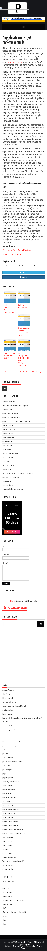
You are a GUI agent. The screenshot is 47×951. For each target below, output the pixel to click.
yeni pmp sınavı (8, 865)
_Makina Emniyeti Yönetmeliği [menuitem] (13, 900)
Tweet (24, 272)
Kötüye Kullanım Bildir (14, 608)
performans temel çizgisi (11, 746)
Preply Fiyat (6, 481)
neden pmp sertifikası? (10, 730)
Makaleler (5, 722)
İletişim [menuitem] (4, 916)
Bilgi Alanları (6, 694)
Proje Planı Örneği (8, 457)
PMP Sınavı (6, 766)
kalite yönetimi (7, 714)
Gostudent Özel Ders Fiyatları (16, 250)
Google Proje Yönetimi (10, 413)
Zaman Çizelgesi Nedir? (10, 453)
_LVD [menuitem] (4, 908)
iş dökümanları (7, 710)
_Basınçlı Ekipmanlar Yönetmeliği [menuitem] (14, 912)
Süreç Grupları (7, 845)
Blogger (13, 601)
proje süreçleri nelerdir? (10, 809)
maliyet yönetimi (8, 726)
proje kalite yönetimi (9, 797)
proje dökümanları (8, 789)
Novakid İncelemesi (11, 254)
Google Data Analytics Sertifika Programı (16, 421)
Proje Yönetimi (7, 817)
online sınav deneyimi (10, 738)
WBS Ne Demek (8, 465)
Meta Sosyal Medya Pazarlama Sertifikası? (17, 473)
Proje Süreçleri (7, 805)
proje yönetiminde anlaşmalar (12, 829)
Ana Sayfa (24, 372)
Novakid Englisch (8, 402)
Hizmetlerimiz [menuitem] (7, 892)
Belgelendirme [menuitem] (7, 896)
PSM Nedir (6, 461)
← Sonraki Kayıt (9, 372)
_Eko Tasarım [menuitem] (7, 904)
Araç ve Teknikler (8, 690)
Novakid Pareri (7, 425)
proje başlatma (7, 778)
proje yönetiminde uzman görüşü (13, 833)
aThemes (15, 946)
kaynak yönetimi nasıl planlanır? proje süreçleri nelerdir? (22, 718)
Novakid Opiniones (9, 429)
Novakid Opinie (7, 485)
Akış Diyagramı (7, 433)
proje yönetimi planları (10, 821)
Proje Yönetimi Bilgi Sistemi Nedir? (9, 355)
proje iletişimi (7, 793)
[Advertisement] (23, 655)
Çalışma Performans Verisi (22, 307)
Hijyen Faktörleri (8, 437)
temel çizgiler (7, 853)
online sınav (6, 734)
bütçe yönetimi (7, 698)
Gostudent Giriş (7, 441)
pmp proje (5, 754)
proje (4, 774)
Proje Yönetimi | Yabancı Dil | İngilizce (29, 942)
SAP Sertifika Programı (10, 477)
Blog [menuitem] (4, 920)
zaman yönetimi (7, 869)
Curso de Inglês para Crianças (13, 489)
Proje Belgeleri (7, 785)
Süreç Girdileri (7, 841)
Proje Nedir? (6, 449)
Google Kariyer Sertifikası (11, 417)
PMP (4, 750)
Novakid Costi (7, 409)
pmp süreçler (6, 770)
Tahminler (5, 849)
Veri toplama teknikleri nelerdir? (13, 861)
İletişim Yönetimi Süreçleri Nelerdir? (14, 706)
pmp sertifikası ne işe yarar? (12, 762)
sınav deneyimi (7, 837)
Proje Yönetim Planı (9, 813)
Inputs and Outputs (9, 702)
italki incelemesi (14, 62)
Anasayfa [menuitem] (5, 888)
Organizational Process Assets (13, 742)
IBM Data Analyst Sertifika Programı (15, 406)
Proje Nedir (6, 801)
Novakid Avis (7, 469)
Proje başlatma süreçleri (10, 782)
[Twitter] (4, 388)
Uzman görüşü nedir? (9, 857)
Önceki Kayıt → (38, 372)
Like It (24, 277)
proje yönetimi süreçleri (10, 825)
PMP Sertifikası (7, 758)
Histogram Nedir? (8, 445)
